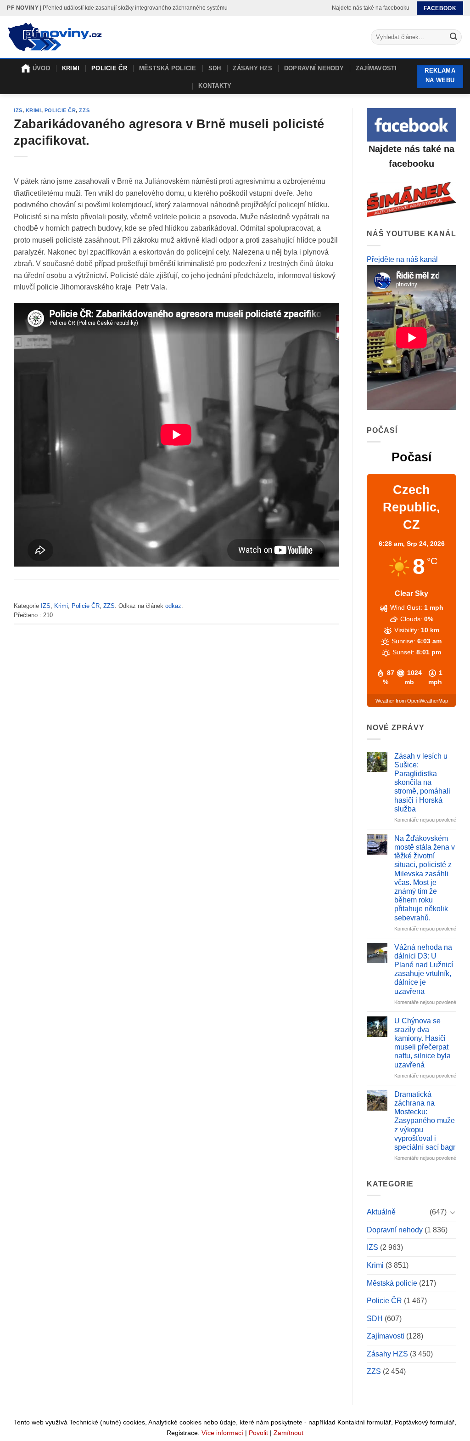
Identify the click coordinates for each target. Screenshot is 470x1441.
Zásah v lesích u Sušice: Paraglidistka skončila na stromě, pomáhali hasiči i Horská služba (422, 782)
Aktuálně (381, 1212)
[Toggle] (452, 1212)
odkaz (173, 605)
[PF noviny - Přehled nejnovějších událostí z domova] (54, 37)
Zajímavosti (376, 68)
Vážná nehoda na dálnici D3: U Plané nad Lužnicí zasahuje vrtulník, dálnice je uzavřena (423, 969)
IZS (18, 110)
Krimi (70, 68)
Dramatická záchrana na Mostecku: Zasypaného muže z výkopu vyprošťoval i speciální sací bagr (424, 1120)
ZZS (84, 110)
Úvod (41, 68)
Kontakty (214, 85)
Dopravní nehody (314, 68)
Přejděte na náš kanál (402, 259)
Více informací (222, 1432)
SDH (214, 68)
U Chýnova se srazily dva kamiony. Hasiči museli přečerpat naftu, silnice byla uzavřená (422, 1043)
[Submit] (453, 37)
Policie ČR (109, 68)
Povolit (258, 1432)
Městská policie (167, 68)
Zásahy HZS (252, 68)
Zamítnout (288, 1432)
